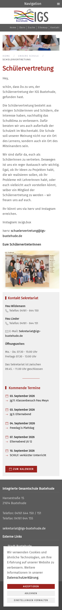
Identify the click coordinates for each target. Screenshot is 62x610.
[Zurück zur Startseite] (31, 15)
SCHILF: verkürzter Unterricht (28, 455)
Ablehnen (31, 593)
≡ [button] (58, 3)
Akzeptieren (31, 586)
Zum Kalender (23, 469)
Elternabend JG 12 (21, 441)
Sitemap (43, 27)
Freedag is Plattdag (22, 427)
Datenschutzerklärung (22, 578)
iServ (22, 27)
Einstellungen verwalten (31, 600)
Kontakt (54, 27)
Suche (31, 27)
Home (13, 27)
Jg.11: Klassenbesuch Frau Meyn (29, 400)
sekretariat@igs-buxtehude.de (24, 528)
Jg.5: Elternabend (20, 414)
